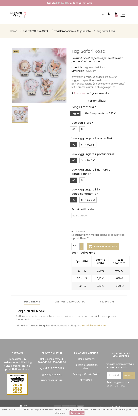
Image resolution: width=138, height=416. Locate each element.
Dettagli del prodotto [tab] (70, 301)
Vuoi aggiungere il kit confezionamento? (86, 192)
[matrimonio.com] (17, 384)
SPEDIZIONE (86, 380)
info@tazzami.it (53, 374)
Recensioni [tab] (107, 301)
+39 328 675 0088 (53, 368)
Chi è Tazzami (86, 359)
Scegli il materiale (84, 107)
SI (82, 129)
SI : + (88, 144)
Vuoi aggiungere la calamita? (92, 138)
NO (73, 129)
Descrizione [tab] (32, 301)
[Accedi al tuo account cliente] (108, 14)
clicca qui (60, 413)
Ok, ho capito (77, 413)
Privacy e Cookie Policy (86, 374)
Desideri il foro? (82, 123)
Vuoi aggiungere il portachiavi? (93, 154)
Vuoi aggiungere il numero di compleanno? (91, 172)
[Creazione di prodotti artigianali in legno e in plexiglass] (18, 15)
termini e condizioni (94, 325)
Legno (75, 113)
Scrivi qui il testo (83, 209)
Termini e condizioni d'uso (86, 366)
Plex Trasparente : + (100, 113)
